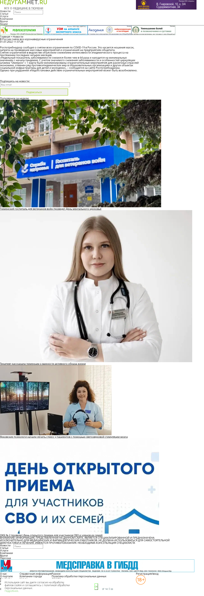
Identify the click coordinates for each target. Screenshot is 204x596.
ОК (96, 586)
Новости (5, 11)
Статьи (4, 13)
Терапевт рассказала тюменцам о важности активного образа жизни (43, 363)
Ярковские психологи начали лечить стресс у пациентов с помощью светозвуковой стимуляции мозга (64, 437)
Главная (5, 36)
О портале (6, 576)
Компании (6, 19)
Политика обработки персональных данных (79, 576)
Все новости (10, 77)
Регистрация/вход (147, 573)
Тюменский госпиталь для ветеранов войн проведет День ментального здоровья (50, 209)
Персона (5, 558)
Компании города (31, 576)
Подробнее (11, 591)
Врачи (4, 21)
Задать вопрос (165, 43)
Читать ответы (189, 43)
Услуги (4, 16)
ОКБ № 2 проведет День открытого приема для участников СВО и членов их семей (51, 535)
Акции (4, 24)
